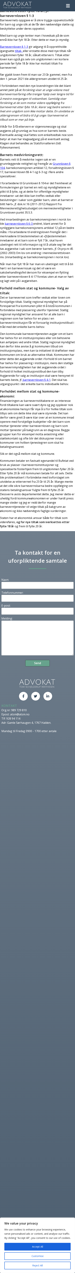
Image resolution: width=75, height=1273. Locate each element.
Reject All (37, 1265)
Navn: (5, 580)
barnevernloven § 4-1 (36, 380)
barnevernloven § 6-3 (19, 224)
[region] (37, 1245)
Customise (38, 1256)
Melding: (7, 618)
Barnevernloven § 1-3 (14, 47)
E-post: (5, 605)
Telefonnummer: (12, 593)
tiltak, (19, 51)
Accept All (37, 1246)
